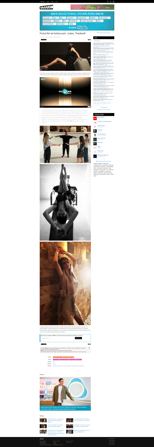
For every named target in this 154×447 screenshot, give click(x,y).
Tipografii (112, 174)
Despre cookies (69, 442)
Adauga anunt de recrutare (104, 109)
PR (97, 122)
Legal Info (55, 443)
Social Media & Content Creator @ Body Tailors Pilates (103, 62)
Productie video (99, 131)
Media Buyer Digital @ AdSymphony (100, 98)
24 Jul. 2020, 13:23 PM (44, 37)
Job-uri (56, 1)
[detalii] (107, 44)
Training (95, 175)
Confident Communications (104, 121)
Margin (73, 365)
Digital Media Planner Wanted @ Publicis (101, 72)
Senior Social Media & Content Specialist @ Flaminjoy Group (103, 53)
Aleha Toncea (56, 359)
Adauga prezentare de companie (104, 161)
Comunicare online (104, 135)
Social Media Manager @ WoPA (99, 59)
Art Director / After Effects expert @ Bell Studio (102, 65)
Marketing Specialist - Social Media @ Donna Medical (103, 42)
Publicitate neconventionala (108, 172)
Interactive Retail (99, 168)
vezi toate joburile (103, 107)
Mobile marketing (96, 169)
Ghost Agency (101, 117)
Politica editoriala (43, 442)
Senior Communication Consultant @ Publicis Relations (104, 75)
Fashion (61, 365)
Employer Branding (96, 166)
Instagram (69, 365)
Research (108, 174)
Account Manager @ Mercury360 (100, 81)
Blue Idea (112, 438)
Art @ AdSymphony (97, 105)
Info (41, 340)
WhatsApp (82, 365)
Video (54, 361)
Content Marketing (105, 165)
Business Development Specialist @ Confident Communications (101, 46)
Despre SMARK (42, 441)
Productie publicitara (102, 171)
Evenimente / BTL (100, 152)
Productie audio (111, 169)
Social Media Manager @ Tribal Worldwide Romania (103, 69)
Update (50, 37)
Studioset (99, 130)
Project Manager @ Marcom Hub (100, 50)
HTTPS (65, 365)
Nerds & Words (101, 138)
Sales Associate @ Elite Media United (100, 87)
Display (54, 365)
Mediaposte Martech (102, 155)
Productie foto (96, 171)
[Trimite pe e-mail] (90, 39)
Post (78, 365)
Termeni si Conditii (69, 441)
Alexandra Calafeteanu (64, 359)
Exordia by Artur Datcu (58, 357)
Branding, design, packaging (98, 163)
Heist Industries (101, 134)
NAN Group (100, 151)
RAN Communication (57, 37)
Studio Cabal (71, 357)
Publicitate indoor (100, 172)
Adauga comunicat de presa (104, 32)
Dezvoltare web (111, 165)
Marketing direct (105, 168)
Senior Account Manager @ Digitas (100, 55)
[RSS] (88, 39)
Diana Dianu (79, 359)
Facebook (58, 365)
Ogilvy (99, 146)
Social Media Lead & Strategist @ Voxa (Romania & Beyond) (102, 91)
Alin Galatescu (72, 359)
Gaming (95, 168)
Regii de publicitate (103, 174)
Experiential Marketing (110, 166)
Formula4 (99, 142)
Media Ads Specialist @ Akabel (99, 95)
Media (76, 365)
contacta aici (83, 351)
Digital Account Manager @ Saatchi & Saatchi (102, 101)
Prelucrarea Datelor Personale (58, 444)
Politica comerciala (56, 441)
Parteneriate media (43, 443)
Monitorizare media (102, 169)
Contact (54, 442)
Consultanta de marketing (101, 156)
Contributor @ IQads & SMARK (45, 444)
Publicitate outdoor (96, 174)
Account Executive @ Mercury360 (100, 84)
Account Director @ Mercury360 (99, 77)
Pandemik (42, 106)
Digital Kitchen (101, 125)
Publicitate (99, 118)
